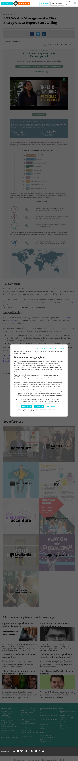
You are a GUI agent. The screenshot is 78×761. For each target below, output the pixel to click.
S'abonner (44, 3)
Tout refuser (39, 406)
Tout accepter (26, 406)
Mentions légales (33, 760)
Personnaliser (51, 406)
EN (69, 1)
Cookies (62, 760)
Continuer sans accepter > (54, 348)
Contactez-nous (57, 3)
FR (66, 1)
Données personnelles (49, 760)
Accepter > (41, 348)
